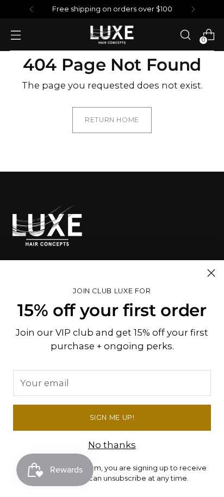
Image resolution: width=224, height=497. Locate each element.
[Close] (211, 273)
